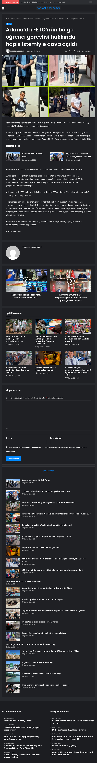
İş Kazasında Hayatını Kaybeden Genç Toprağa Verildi (17, 370)
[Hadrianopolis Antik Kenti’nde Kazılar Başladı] (13, 603)
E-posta (9, 438)
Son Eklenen (48, 470)
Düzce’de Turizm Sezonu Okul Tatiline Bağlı (41, 673)
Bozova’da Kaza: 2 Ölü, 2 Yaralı (36, 480)
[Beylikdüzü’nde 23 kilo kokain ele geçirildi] (48, 358)
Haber (18, 19)
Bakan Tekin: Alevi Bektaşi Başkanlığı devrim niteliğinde (47, 588)
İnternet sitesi (56, 438)
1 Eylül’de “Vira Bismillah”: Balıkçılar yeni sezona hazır (46, 491)
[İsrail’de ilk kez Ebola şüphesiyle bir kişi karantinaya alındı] (19, 326)
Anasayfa (11, 19)
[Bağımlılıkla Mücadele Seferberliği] (13, 666)
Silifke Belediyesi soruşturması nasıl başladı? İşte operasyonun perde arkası (78, 371)
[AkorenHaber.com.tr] (48, 8)
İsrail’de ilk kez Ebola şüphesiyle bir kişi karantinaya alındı (43, 2)
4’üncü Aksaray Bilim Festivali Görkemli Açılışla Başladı (77, 339)
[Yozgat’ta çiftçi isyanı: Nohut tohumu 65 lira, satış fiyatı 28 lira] (13, 654)
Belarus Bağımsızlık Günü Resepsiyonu (23, 581)
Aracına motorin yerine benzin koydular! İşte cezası (45, 685)
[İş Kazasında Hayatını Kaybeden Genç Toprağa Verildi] (19, 358)
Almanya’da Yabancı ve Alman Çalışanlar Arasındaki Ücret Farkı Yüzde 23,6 (46, 340)
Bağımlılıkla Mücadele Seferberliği (37, 662)
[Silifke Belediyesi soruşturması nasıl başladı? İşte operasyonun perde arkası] (78, 358)
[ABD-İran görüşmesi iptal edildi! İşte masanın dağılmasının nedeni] (13, 573)
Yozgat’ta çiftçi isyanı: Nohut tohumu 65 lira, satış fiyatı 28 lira (50, 651)
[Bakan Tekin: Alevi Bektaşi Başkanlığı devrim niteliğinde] (13, 591)
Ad (7, 428)
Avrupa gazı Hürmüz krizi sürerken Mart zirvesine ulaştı (31, 644)
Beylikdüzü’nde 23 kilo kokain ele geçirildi (45, 368)
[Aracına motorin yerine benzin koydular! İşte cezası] (13, 688)
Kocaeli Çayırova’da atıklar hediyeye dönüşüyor (44, 633)
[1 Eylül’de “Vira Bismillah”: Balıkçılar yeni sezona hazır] (57, 156)
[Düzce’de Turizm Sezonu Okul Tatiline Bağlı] (13, 677)
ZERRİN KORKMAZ (17, 51)
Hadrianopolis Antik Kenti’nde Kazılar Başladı (42, 599)
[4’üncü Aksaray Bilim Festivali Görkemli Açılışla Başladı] (78, 326)
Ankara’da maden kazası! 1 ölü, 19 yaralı (40, 622)
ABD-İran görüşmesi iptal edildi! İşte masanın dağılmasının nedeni (52, 570)
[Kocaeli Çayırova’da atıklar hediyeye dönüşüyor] (13, 636)
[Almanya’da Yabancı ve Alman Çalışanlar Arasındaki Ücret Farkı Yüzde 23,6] (48, 326)
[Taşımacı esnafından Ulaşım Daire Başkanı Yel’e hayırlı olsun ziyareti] (13, 614)
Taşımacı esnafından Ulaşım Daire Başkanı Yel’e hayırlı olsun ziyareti (53, 610)
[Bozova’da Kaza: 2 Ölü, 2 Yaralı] (13, 156)
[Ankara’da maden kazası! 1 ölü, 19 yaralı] (13, 625)
